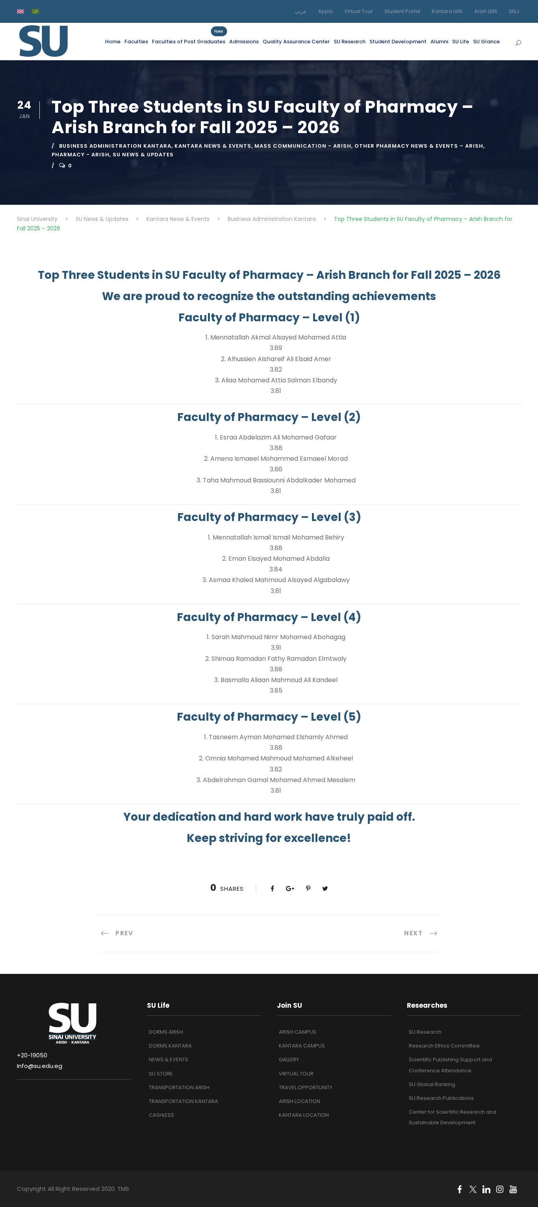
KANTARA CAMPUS (302, 1045)
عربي (301, 11)
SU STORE (161, 1073)
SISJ (514, 11)
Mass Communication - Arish (302, 146)
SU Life (460, 41)
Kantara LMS (447, 11)
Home (113, 41)
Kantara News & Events (212, 146)
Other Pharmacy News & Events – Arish (418, 146)
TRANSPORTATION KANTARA (183, 1101)
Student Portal (402, 11)
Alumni (439, 41)
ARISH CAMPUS (297, 1032)
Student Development (398, 41)
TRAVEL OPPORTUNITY (305, 1087)
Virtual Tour (358, 11)
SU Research (349, 41)
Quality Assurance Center (296, 41)
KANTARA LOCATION (304, 1115)
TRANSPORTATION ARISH (179, 1087)
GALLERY (289, 1059)
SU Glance (486, 41)
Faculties (136, 41)
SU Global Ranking (432, 1084)
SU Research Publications (441, 1098)
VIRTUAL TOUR (296, 1073)
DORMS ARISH (166, 1032)
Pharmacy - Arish (80, 154)
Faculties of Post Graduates (188, 41)
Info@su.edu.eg (39, 1066)
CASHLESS (161, 1115)
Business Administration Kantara (115, 146)
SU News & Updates (143, 154)
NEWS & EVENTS (168, 1059)
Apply (325, 11)
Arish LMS (485, 11)
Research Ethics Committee (444, 1045)
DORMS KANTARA (170, 1045)
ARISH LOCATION (299, 1101)
